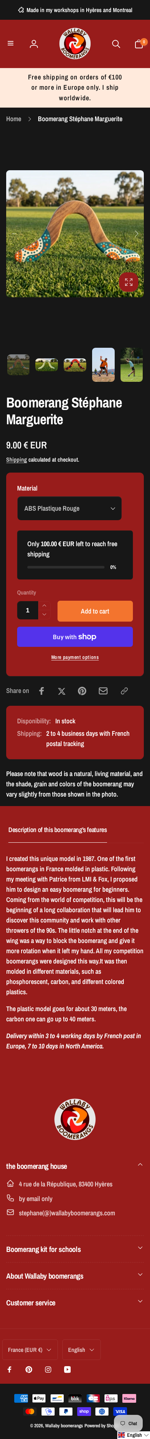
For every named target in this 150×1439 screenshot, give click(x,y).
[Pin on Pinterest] (82, 691)
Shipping (16, 459)
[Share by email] (103, 691)
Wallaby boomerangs (64, 1425)
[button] (11, 43)
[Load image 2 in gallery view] (46, 364)
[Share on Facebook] (42, 691)
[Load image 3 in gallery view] (75, 365)
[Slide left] (13, 233)
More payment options (75, 657)
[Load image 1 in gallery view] (18, 364)
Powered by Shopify (102, 1425)
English (76, 1350)
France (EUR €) (25, 1350)
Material (27, 488)
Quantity (26, 592)
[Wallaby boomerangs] (75, 1143)
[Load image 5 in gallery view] (132, 365)
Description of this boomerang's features (57, 829)
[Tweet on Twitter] (62, 691)
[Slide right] (136, 233)
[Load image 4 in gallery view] (103, 365)
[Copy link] (124, 691)
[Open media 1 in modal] (75, 233)
